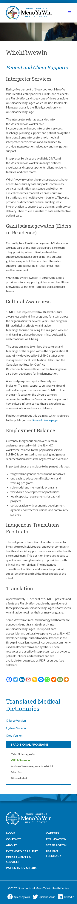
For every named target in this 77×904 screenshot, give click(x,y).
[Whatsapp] (47, 679)
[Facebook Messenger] (41, 679)
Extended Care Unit (22, 851)
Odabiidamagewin (23, 754)
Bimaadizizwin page (45, 420)
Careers (52, 833)
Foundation (56, 839)
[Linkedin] (22, 679)
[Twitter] (15, 679)
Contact (13, 839)
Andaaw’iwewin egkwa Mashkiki (32, 766)
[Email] (60, 679)
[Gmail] (28, 679)
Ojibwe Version (16, 728)
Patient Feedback (53, 853)
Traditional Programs (29, 744)
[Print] (53, 679)
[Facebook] (9, 679)
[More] (66, 679)
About (11, 845)
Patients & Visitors (21, 867)
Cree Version (14, 735)
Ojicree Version (16, 720)
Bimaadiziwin (19, 778)
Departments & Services (18, 859)
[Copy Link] (34, 679)
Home (10, 833)
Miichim (16, 772)
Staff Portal (56, 845)
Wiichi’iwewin (20, 760)
